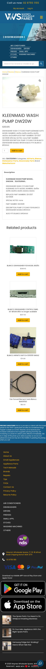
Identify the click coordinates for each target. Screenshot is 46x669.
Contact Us (8, 487)
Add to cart (17, 150)
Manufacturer (8, 163)
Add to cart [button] (23, 274)
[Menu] (41, 17)
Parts (32, 161)
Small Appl (23, 51)
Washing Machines (27, 54)
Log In (30, 8)
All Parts (30, 158)
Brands (11, 72)
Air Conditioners (17, 45)
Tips (5, 479)
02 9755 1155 (31, 2)
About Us (7, 456)
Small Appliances (11, 460)
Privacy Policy (9, 491)
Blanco (18, 72)
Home (4, 72)
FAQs (5, 483)
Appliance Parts (10, 463)
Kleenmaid (24, 161)
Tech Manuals (9, 467)
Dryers (27, 48)
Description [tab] (9, 172)
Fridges (13, 51)
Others (13, 57)
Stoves (13, 54)
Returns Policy (9, 494)
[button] (40, 81)
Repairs (6, 475)
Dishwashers (15, 48)
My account (18, 8)
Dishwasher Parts (10, 161)
